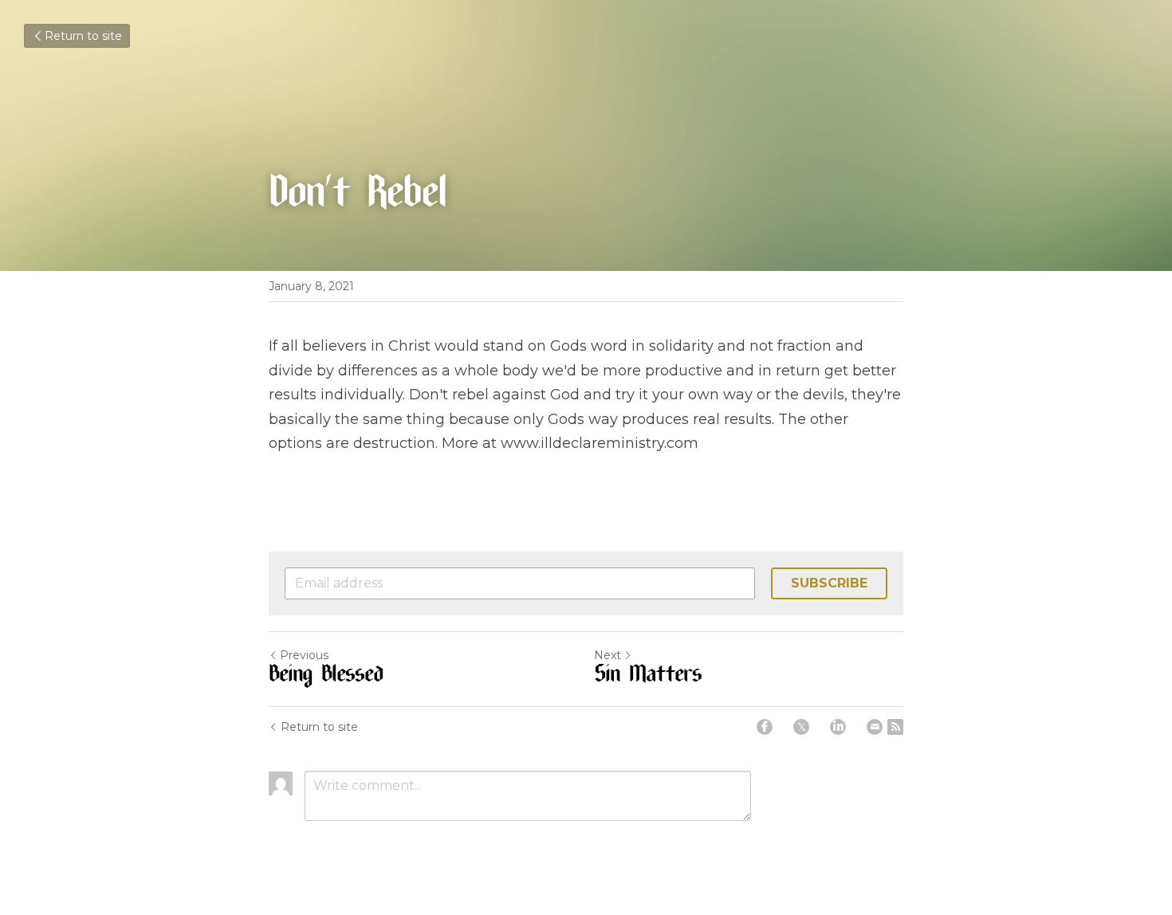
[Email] (875, 727)
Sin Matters (648, 676)
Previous (304, 655)
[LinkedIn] (838, 727)
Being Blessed (326, 676)
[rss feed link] (895, 727)
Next (607, 655)
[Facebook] (765, 727)
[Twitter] (801, 727)
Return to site (83, 36)
